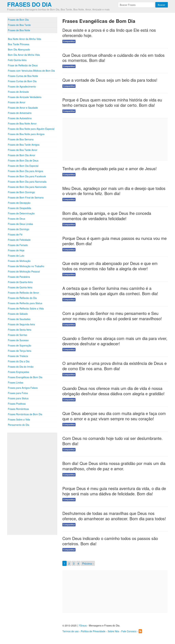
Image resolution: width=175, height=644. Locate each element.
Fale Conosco (128, 631)
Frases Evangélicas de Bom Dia (25, 377)
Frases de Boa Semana (20, 139)
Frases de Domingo (18, 229)
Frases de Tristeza (18, 356)
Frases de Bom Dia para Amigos (25, 171)
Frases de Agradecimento (22, 86)
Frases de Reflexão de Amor (23, 292)
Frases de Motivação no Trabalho (26, 266)
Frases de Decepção (19, 202)
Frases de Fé (15, 234)
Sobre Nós (113, 631)
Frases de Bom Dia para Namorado (27, 187)
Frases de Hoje (16, 250)
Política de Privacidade (93, 631)
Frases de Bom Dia (18, 19)
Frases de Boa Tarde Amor (22, 150)
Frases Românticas (18, 409)
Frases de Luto (16, 255)
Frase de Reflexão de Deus (23, 65)
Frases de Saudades (19, 319)
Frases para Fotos (18, 393)
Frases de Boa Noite (19, 30)
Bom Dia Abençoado (19, 49)
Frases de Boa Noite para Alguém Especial (31, 128)
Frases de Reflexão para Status (25, 303)
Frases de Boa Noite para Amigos (26, 134)
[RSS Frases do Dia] (140, 631)
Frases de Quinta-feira (20, 287)
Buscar (161, 4)
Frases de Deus (16, 218)
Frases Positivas (17, 403)
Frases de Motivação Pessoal (24, 271)
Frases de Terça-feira (19, 350)
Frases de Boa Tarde (19, 25)
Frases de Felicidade (19, 239)
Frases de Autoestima (20, 118)
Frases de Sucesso (18, 340)
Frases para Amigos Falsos (23, 387)
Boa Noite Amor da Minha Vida (24, 39)
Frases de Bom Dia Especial (23, 165)
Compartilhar (69, 41)
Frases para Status (18, 398)
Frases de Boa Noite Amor (22, 123)
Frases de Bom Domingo (21, 192)
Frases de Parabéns (19, 276)
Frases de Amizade (18, 91)
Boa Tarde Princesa (18, 44)
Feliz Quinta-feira (17, 60)
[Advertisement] (32, 484)
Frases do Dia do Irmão (20, 366)
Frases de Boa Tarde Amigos (23, 144)
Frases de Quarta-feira (20, 282)
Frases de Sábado (18, 313)
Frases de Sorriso (17, 335)
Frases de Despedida (19, 208)
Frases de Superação (19, 345)
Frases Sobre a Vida (19, 419)
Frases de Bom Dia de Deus (23, 160)
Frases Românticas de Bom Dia (25, 414)
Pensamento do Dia (18, 424)
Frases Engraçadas (18, 372)
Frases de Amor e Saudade (23, 107)
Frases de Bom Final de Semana (26, 197)
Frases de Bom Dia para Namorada (27, 181)
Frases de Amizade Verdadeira (24, 97)
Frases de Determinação (21, 213)
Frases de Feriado (18, 245)
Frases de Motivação (19, 261)
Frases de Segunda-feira (21, 324)
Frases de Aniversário (20, 113)
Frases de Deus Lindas (20, 224)
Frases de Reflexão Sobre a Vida (26, 308)
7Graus (83, 625)
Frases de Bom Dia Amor (21, 155)
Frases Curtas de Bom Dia (22, 81)
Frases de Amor (16, 102)
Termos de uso (70, 631)
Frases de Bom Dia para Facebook (27, 176)
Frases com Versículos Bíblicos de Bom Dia (31, 70)
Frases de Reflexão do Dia (22, 298)
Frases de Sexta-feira (19, 329)
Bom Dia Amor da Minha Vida (24, 54)
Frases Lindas (15, 382)
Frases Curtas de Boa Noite (23, 76)
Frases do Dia (29, 4)
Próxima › (87, 563)
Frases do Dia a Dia (18, 361)
